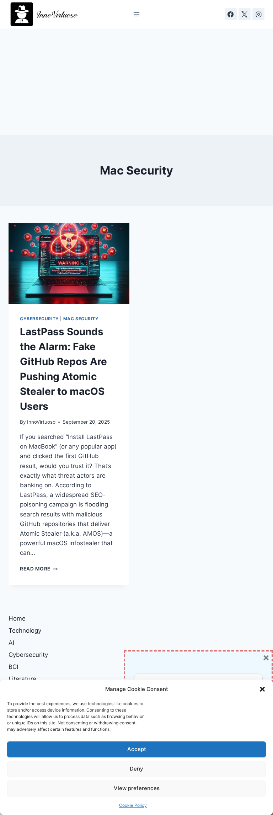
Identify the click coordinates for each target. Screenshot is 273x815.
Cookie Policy (133, 805)
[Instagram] (258, 14)
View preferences (137, 788)
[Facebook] (231, 14)
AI (11, 642)
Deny (136, 768)
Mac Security (81, 318)
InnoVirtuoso (41, 422)
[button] (262, 689)
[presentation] (69, 263)
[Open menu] (136, 14)
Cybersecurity (39, 318)
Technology (25, 630)
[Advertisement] (136, 82)
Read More (39, 569)
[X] (245, 14)
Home (17, 618)
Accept (136, 749)
